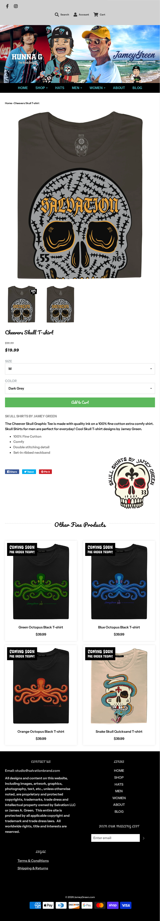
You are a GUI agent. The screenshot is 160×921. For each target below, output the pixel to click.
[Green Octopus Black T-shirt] (41, 582)
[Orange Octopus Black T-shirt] (41, 686)
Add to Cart (80, 402)
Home (8, 103)
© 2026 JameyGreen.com (80, 897)
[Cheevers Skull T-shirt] (21, 304)
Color (11, 381)
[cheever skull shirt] (60, 304)
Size (8, 361)
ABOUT (119, 88)
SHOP (119, 777)
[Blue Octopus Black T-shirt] (119, 582)
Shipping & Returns (33, 868)
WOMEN (119, 798)
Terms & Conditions (33, 861)
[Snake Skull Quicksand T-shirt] (119, 686)
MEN (119, 791)
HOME (23, 88)
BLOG (137, 88)
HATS (59, 88)
